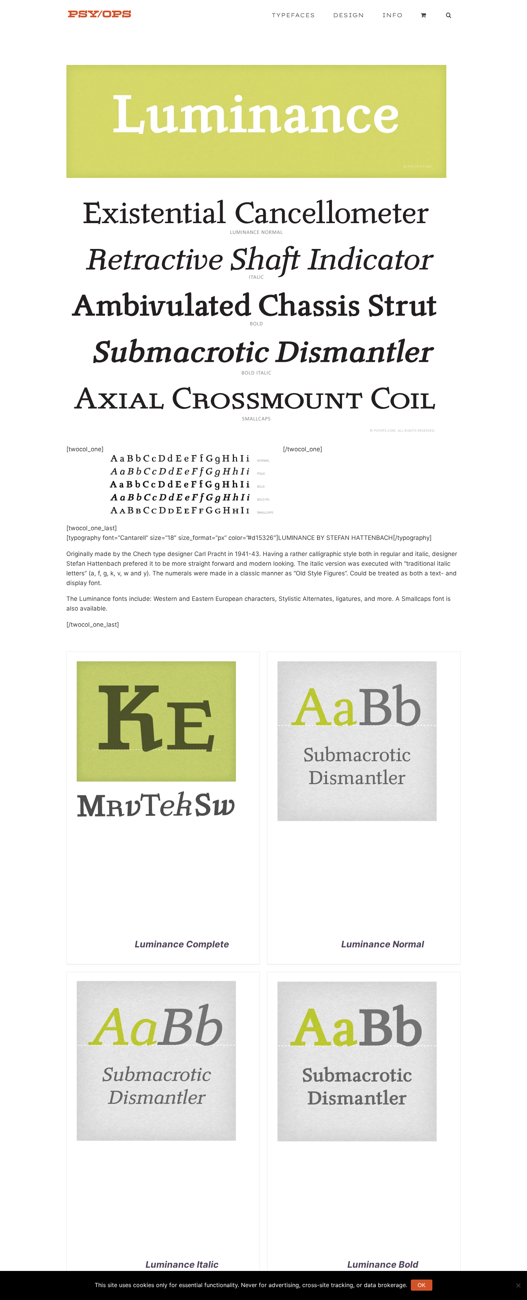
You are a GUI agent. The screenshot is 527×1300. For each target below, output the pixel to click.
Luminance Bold (382, 1264)
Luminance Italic (182, 1264)
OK (422, 1285)
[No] (518, 1285)
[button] (449, 15)
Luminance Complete (182, 944)
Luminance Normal (382, 944)
